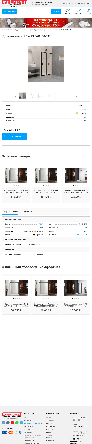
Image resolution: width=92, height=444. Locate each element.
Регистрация (85, 3)
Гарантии (49, 438)
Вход (79, 3)
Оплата (49, 423)
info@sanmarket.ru (80, 426)
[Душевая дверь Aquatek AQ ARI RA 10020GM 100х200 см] (46, 175)
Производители (37, 2)
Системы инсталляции (32, 435)
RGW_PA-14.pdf (81, 235)
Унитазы (27, 421)
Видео (48, 432)
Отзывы (49, 435)
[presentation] (15, 96)
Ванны (26, 418)
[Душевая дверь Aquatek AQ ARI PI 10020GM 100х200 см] (76, 175)
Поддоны (27, 429)
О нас (48, 418)
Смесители (28, 426)
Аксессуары (29, 441)
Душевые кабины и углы (33, 423)
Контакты (45, 4)
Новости (49, 429)
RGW (84, 109)
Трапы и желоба (30, 438)
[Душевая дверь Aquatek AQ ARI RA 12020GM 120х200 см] (16, 175)
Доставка (48, 2)
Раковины (28, 432)
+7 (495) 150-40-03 (66, 3)
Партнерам (36, 4)
